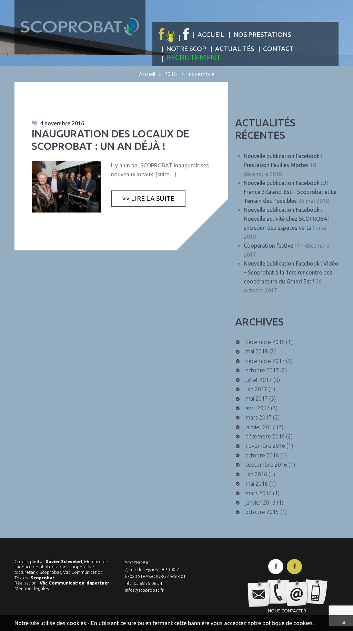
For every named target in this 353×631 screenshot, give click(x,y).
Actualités (234, 48)
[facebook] (275, 566)
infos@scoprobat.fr (144, 590)
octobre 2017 (262, 370)
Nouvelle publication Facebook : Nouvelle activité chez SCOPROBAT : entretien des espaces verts (288, 219)
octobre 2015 (262, 512)
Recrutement (193, 57)
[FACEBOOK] (186, 34)
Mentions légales (31, 588)
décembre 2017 (265, 361)
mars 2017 (258, 417)
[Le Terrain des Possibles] (294, 566)
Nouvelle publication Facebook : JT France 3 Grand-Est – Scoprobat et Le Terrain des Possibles (290, 192)
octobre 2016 (262, 455)
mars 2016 (258, 493)
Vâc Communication (62, 582)
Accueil (211, 34)
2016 (170, 74)
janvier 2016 (260, 502)
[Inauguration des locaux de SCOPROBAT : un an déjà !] (66, 187)
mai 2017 (256, 398)
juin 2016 (256, 474)
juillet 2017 (258, 380)
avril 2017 (257, 408)
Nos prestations (262, 34)
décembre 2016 (265, 436)
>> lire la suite (148, 198)
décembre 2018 (265, 342)
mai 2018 (256, 351)
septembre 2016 (266, 465)
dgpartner (98, 582)
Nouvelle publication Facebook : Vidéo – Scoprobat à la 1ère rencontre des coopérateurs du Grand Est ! (291, 272)
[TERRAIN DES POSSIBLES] (166, 34)
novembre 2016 (265, 446)
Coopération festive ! (270, 245)
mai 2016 (256, 483)
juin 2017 (256, 389)
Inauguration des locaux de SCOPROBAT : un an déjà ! (110, 140)
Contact (278, 48)
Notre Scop (186, 48)
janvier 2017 (260, 427)
